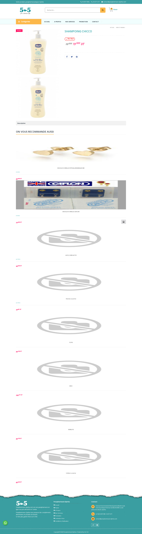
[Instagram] (97, 525)
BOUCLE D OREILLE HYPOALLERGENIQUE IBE (70, 168)
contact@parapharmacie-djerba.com (114, 2)
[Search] (102, 10)
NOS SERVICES (70, 22)
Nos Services (59, 513)
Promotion (58, 516)
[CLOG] (71, 325)
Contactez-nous (59, 518)
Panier (57, 508)
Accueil (57, 505)
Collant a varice (71, 473)
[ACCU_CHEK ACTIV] (71, 238)
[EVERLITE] (71, 412)
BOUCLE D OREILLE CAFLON (71, 211)
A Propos (57, 510)
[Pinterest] (76, 56)
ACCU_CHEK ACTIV (71, 255)
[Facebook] (93, 525)
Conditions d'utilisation (61, 521)
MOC (70, 386)
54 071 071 (96, 2)
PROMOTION (83, 22)
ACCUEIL (47, 22)
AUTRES (18, 259)
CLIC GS (86, 532)
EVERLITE (71, 429)
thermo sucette (71, 299)
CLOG (71, 342)
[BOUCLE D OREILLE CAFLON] (71, 194)
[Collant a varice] (71, 456)
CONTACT (95, 22)
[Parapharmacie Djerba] (25, 11)
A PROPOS (57, 22)
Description (21, 123)
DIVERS (18, 172)
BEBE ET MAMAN (120, 27)
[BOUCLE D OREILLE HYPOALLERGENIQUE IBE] (71, 151)
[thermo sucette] (71, 282)
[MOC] (71, 369)
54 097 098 (85, 2)
